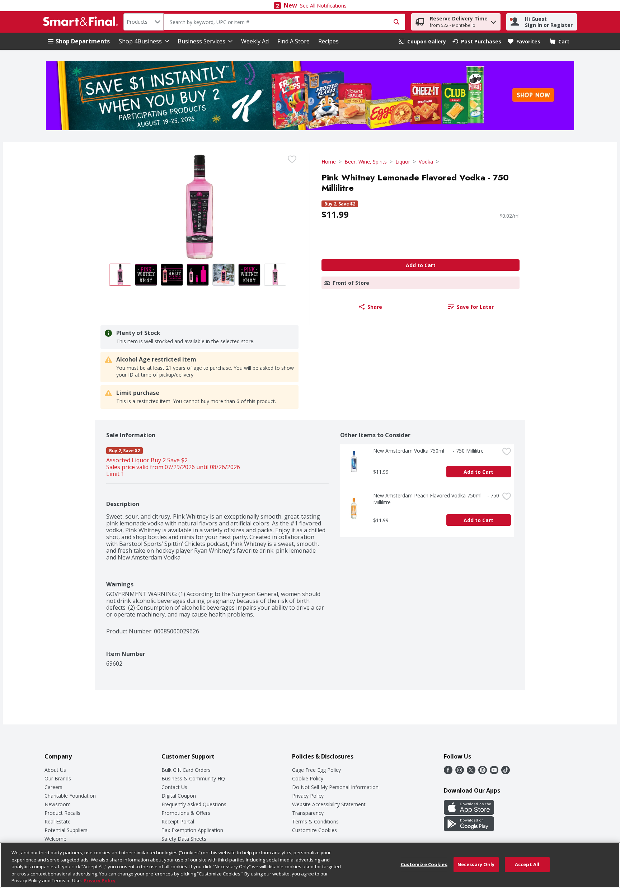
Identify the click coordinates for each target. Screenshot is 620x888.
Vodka (426, 161)
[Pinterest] (482, 772)
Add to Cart (421, 265)
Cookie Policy (307, 778)
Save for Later (475, 306)
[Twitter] (471, 772)
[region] (310, 865)
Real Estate (57, 821)
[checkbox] (292, 159)
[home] (82, 21)
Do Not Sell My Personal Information (335, 787)
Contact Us (174, 787)
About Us (55, 769)
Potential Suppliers (66, 830)
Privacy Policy (308, 795)
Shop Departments (83, 41)
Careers (53, 787)
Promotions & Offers (185, 812)
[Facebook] (448, 772)
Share (374, 306)
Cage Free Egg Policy (316, 769)
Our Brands (57, 778)
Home (328, 161)
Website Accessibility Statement (329, 804)
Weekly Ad (255, 41)
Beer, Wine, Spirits (365, 161)
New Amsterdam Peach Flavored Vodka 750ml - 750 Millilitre (436, 499)
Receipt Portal (177, 821)
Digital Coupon (178, 795)
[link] (422, 41)
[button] (493, 20)
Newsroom (57, 804)
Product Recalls (62, 812)
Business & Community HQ (193, 778)
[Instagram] (459, 772)
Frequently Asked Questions (193, 804)
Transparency (308, 812)
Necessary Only (476, 864)
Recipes (328, 41)
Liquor (402, 161)
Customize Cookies (314, 830)
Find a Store (293, 41)
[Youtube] (494, 772)
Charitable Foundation (70, 795)
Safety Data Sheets (183, 838)
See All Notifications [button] (323, 5)
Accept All (527, 864)
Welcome (55, 838)
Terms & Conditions (315, 821)
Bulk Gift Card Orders (186, 769)
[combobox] (143, 21)
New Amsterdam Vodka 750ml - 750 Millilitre (428, 450)
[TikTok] (505, 772)
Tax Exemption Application (192, 830)
